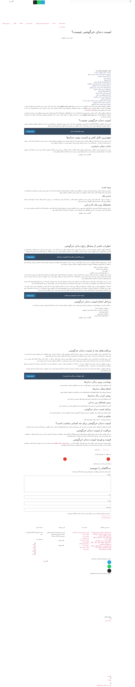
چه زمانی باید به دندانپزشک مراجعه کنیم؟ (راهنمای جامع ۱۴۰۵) (101, 546)
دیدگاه (109, 474)
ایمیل (109, 501)
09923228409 (52, 544)
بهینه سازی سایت (100, 573)
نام (110, 494)
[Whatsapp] (39, 2)
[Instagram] (35, 2)
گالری (14, 23)
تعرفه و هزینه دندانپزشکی (42, 23)
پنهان (97, 70)
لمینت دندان (90, 110)
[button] (108, 459)
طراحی (108, 573)
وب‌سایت (108, 507)
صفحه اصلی (62, 23)
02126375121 (60, 1)
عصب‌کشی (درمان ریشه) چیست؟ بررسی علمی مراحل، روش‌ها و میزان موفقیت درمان (101, 533)
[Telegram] (43, 2)
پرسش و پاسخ (6, 23)
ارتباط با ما (62, 27)
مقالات (21, 23)
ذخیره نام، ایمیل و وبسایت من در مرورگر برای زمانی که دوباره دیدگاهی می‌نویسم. (88, 513)
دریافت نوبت (29, 23)
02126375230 (51, 1)
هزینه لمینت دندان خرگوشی (61, 443)
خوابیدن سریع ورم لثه (105, 549)
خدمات (54, 23)
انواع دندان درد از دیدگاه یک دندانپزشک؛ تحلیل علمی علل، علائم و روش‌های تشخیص (101, 542)
